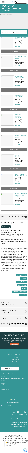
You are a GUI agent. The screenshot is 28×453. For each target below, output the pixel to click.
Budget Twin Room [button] (19, 155)
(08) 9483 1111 (5, 389)
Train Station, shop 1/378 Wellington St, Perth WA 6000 (12, 379)
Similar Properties (12, 324)
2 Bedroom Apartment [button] (19, 96)
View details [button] (17, 46)
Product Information (9, 303)
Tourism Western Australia (21, 425)
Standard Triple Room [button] (19, 76)
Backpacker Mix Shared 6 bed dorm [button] (21, 195)
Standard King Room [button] (20, 38)
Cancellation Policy (10, 311)
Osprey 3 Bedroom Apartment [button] (19, 116)
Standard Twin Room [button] (20, 57)
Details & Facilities (13, 217)
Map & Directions (12, 318)
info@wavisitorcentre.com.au (8, 385)
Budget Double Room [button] (20, 136)
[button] (6, 32)
